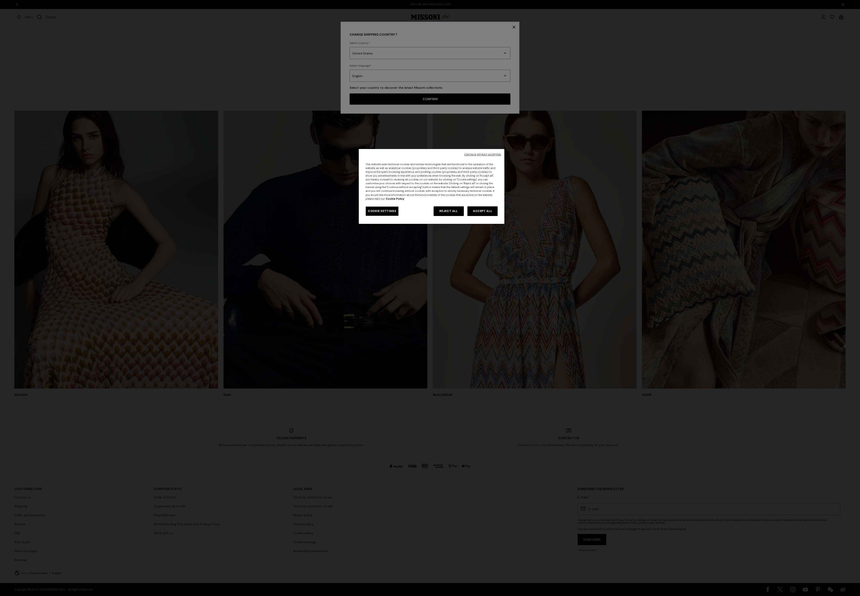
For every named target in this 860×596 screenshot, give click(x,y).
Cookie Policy (395, 199)
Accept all (482, 211)
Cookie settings (382, 211)
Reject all (448, 211)
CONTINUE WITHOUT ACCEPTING (482, 154)
